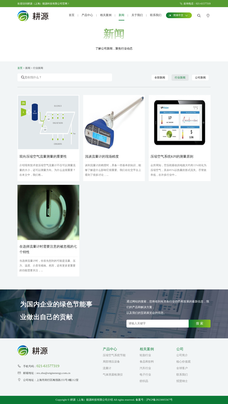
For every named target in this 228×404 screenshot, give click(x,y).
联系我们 (155, 15)
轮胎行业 (145, 355)
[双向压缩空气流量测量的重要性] (48, 122)
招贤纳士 (182, 380)
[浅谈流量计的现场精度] (114, 122)
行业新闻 (38, 68)
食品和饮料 (147, 361)
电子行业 (145, 374)
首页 (71, 15)
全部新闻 (159, 77)
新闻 (121, 15)
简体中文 (178, 15)
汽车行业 (145, 368)
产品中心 (87, 15)
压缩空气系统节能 (114, 355)
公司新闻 (200, 77)
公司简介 (182, 355)
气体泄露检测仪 (113, 374)
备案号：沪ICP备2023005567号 (154, 399)
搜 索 (199, 323)
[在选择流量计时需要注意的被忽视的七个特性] (48, 212)
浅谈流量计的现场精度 (102, 156)
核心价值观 (183, 361)
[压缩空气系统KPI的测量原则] (180, 122)
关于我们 (137, 15)
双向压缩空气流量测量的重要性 (43, 156)
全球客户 (182, 368)
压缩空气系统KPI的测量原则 (172, 156)
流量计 (107, 368)
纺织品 (144, 380)
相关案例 (106, 15)
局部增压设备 (111, 361)
